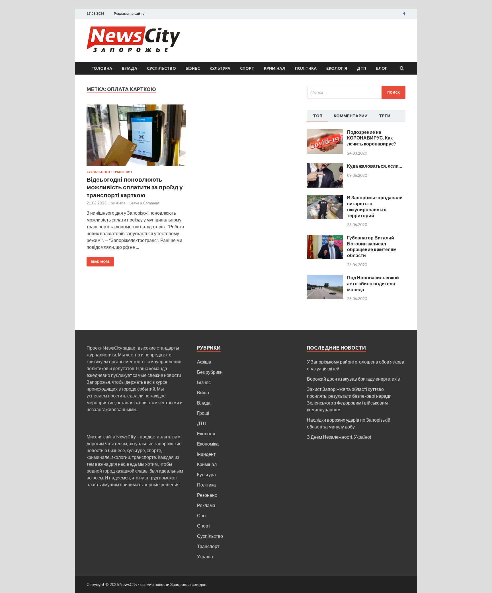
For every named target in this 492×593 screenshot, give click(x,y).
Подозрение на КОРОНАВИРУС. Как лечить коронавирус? (371, 138)
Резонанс (207, 495)
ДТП (361, 68)
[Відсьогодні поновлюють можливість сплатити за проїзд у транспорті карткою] (136, 137)
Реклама (206, 505)
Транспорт (122, 172)
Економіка (208, 443)
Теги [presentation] (384, 115)
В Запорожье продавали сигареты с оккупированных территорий (375, 206)
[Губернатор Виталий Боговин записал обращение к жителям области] (325, 238)
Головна (101, 68)
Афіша (204, 361)
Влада (129, 68)
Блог (381, 68)
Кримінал (274, 68)
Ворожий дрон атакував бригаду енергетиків (353, 378)
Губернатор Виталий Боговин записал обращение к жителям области (372, 246)
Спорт (247, 68)
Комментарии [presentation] (351, 115)
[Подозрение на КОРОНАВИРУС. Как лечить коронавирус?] (325, 132)
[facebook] (404, 13)
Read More (100, 261)
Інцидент (206, 454)
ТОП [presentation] (317, 115)
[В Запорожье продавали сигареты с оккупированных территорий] (325, 198)
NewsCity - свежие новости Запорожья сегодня (163, 584)
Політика (306, 68)
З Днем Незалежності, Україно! (339, 437)
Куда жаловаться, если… (374, 166)
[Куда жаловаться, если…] (325, 166)
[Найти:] (356, 92)
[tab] (317, 116)
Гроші (203, 413)
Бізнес (193, 68)
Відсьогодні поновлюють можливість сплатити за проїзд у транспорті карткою (135, 187)
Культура (220, 68)
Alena (120, 203)
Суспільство (161, 68)
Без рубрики (210, 372)
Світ (201, 515)
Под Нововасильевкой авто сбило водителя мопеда (373, 283)
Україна (205, 556)
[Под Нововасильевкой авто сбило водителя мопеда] (325, 278)
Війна (203, 392)
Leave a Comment (144, 203)
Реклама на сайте (129, 13)
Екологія (336, 68)
